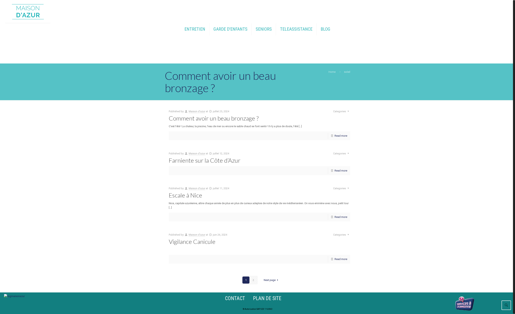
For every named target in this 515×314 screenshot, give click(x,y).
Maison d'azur (197, 111)
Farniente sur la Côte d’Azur (204, 160)
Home (332, 71)
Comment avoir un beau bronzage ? (214, 118)
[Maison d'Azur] (28, 11)
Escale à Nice (185, 195)
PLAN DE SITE (267, 298)
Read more (341, 135)
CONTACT (235, 298)
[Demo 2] (14, 296)
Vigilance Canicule (192, 241)
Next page (270, 280)
